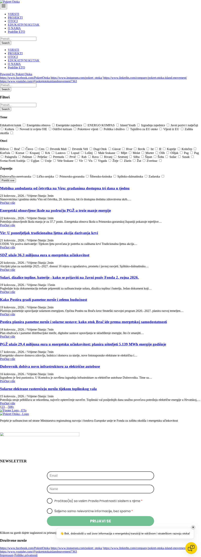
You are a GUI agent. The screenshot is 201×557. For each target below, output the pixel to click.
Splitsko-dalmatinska (130, 176)
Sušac (173, 156)
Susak (186, 156)
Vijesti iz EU (171, 129)
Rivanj (108, 156)
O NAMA (14, 28)
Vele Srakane (65, 160)
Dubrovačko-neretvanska (16, 176)
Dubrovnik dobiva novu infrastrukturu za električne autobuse (50, 366)
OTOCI (13, 21)
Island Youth (128, 125)
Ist (152, 149)
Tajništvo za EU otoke (144, 129)
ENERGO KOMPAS (101, 125)
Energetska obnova (39, 125)
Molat (137, 153)
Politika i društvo (114, 129)
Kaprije (172, 149)
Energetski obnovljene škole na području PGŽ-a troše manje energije (55, 210)
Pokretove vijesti (88, 129)
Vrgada (103, 160)
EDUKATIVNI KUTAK (23, 24)
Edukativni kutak (11, 125)
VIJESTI (13, 14)
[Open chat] (191, 548)
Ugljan (35, 160)
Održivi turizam (63, 129)
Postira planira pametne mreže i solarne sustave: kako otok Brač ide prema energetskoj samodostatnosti (83, 322)
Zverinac (152, 160)
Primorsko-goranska (72, 176)
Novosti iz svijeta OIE (34, 129)
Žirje (115, 160)
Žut (139, 160)
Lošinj (89, 153)
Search (6, 42)
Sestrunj (123, 156)
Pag (186, 153)
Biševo (4, 149)
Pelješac (42, 156)
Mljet (124, 153)
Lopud (75, 153)
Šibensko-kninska (101, 176)
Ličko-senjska (46, 176)
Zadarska (155, 176)
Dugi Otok (100, 149)
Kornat (20, 153)
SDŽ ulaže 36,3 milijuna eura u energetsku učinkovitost (44, 255)
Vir (81, 160)
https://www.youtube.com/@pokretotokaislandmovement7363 (38, 81)
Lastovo (61, 153)
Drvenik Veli (80, 149)
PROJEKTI (15, 17)
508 (10, 407)
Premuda (59, 156)
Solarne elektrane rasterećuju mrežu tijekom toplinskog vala (48, 389)
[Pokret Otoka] (10, 1)
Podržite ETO (16, 31)
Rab (84, 156)
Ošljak (174, 153)
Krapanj (35, 153)
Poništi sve (8, 180)
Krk (48, 153)
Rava (95, 156)
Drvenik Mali (58, 149)
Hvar (129, 149)
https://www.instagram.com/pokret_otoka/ (76, 77)
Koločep (187, 149)
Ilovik (142, 149)
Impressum (7, 555)
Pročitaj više (7, 202)
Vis (90, 160)
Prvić (73, 156)
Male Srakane (107, 153)
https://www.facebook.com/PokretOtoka (25, 77)
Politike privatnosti (25, 555)
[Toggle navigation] (3, 6)
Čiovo (30, 149)
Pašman (27, 156)
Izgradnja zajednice (153, 125)
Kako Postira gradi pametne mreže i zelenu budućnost (43, 300)
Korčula (5, 153)
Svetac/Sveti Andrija (13, 160)
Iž (160, 149)
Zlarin (128, 160)
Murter (150, 153)
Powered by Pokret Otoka (16, 74)
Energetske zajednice (69, 125)
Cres (42, 149)
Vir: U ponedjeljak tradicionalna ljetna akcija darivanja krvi (49, 233)
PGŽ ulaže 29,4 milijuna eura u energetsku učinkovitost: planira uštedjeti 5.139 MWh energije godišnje (83, 344)
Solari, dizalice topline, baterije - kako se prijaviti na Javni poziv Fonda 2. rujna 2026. (69, 277)
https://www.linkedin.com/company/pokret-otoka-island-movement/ (145, 77)
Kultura (10, 129)
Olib (162, 153)
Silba (136, 156)
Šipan (149, 156)
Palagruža (11, 156)
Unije (48, 160)
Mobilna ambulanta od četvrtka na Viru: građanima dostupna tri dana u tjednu (65, 188)
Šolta (161, 156)
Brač (17, 149)
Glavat (116, 149)
